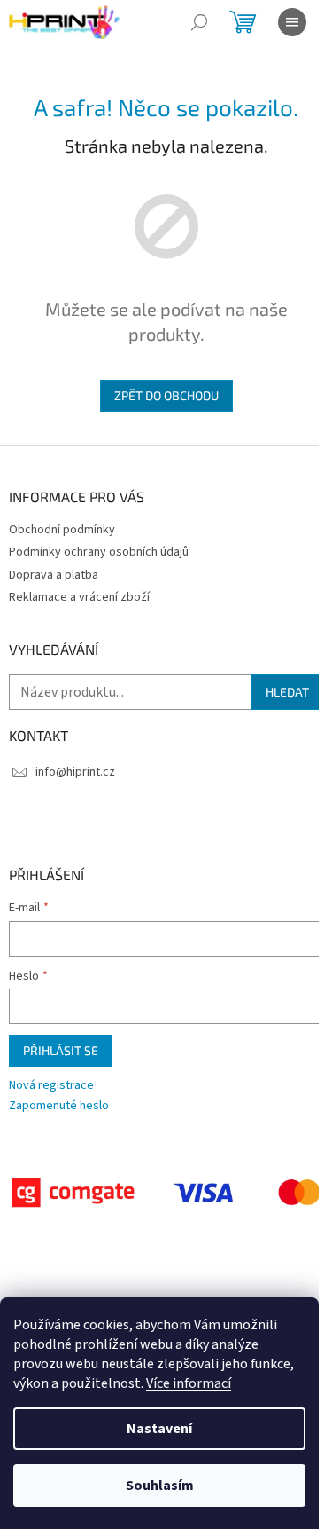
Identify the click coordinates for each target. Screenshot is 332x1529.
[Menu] (292, 22)
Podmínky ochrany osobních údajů (99, 552)
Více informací (188, 1383)
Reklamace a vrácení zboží (79, 597)
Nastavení (159, 1428)
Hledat (287, 691)
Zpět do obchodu (166, 395)
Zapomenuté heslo (59, 1106)
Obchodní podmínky (62, 530)
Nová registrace (51, 1085)
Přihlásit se (60, 1050)
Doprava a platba (53, 575)
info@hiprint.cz (75, 772)
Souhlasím (160, 1485)
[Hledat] (199, 22)
